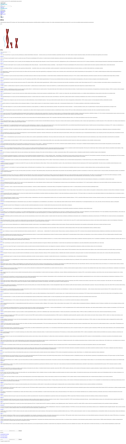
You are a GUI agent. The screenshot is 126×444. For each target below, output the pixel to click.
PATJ (1, 350)
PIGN (1, 353)
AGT (1, 101)
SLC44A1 (2, 370)
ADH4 (1, 94)
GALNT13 (2, 305)
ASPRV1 (1, 138)
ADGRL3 (2, 87)
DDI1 (1, 218)
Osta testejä (2, 7)
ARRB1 (1, 127)
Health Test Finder (6, 434)
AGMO (1, 98)
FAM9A (1, 278)
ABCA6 (1, 56)
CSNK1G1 (2, 184)
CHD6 (1, 177)
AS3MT (1, 135)
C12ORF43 (2, 168)
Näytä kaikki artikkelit (3, 435)
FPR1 (1, 294)
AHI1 (1, 104)
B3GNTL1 (2, 146)
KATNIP (1, 342)
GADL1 (1, 301)
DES (1, 222)
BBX (1, 150)
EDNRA (1, 254)
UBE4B (1, 417)
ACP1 (1, 69)
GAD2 (1, 298)
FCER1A (1, 283)
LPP (1, 346)
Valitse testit (2, 12)
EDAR (1, 251)
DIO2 (1, 232)
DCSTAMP (2, 214)
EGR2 (1, 257)
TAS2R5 (1, 409)
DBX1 (1, 206)
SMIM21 (1, 382)
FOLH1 (1, 291)
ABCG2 (1, 63)
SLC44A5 (2, 374)
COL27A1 (2, 180)
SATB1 (1, 362)
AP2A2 (1, 119)
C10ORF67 (2, 161)
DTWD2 (1, 247)
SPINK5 (1, 394)
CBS (1, 173)
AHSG (1, 108)
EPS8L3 (1, 266)
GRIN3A (1, 313)
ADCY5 (1, 77)
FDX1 (1, 287)
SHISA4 (1, 366)
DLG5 (1, 241)
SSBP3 (1, 401)
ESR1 (1, 270)
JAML (1, 338)
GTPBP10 (2, 321)
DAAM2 (1, 203)
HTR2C (1, 330)
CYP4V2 (1, 195)
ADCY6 (1, 80)
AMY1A (1, 115)
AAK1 (1, 53)
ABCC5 (1, 59)
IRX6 (1, 334)
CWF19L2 (2, 188)
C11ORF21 (2, 165)
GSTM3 (1, 317)
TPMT (1, 413)
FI (2, 17)
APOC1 (1, 123)
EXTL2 (1, 274)
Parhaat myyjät (2, 11)
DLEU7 (1, 236)
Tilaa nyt (20, 430)
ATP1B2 (1, 141)
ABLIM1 (1, 66)
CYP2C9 (1, 191)
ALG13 (1, 111)
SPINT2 (1, 397)
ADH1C (1, 91)
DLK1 (1, 244)
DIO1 (1, 229)
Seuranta (1, 434)
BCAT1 (1, 153)
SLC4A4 (1, 378)
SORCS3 (1, 385)
